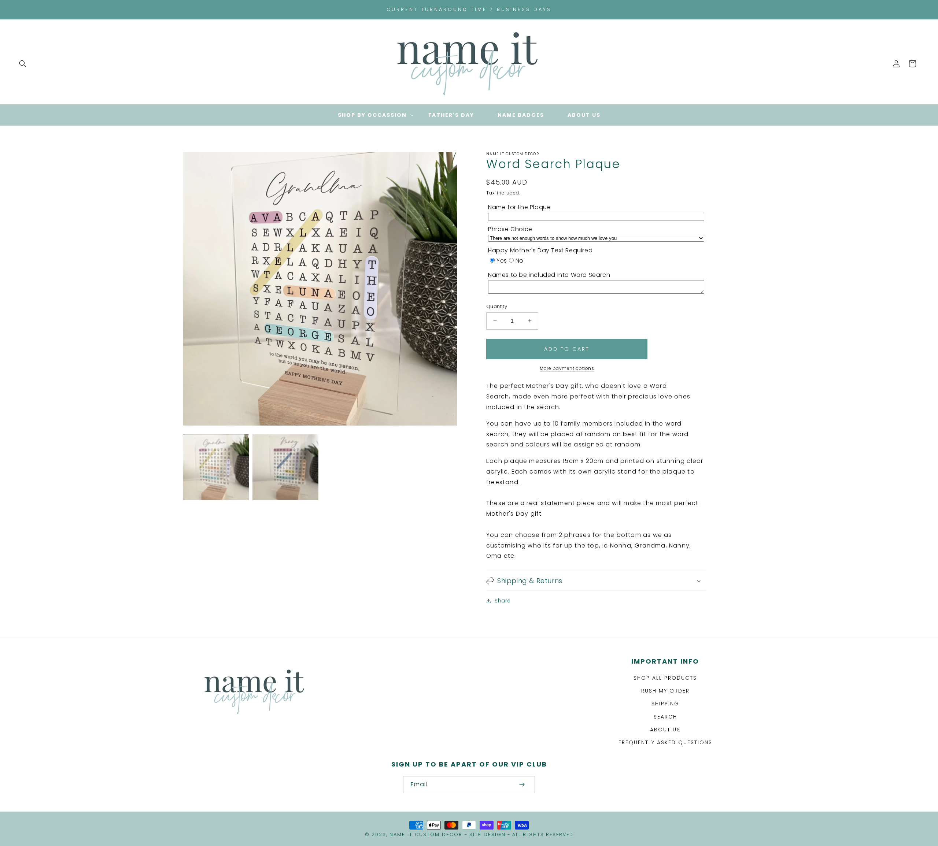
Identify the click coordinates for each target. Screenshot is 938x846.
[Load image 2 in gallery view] (285, 467)
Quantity (496, 306)
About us (665, 729)
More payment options (567, 368)
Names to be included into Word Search (549, 275)
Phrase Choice (510, 229)
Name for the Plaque (519, 207)
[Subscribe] (522, 784)
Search (665, 716)
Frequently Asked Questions (665, 742)
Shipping (665, 703)
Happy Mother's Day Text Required (540, 250)
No (520, 260)
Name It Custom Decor (425, 834)
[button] (23, 64)
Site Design (487, 834)
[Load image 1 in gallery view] (216, 467)
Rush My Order (665, 690)
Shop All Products (665, 678)
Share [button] (503, 600)
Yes (501, 260)
